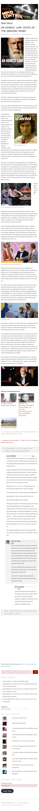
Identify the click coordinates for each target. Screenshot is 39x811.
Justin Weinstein (24, 432)
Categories (4, 707)
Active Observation (27, 34)
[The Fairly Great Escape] (8, 422)
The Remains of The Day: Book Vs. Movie (23, 741)
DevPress (25, 803)
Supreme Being (16, 34)
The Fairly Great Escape (8, 427)
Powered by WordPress (7, 803)
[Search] (35, 672)
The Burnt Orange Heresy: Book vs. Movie (8, 404)
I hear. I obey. (7, 791)
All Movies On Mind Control (19, 718)
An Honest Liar (8, 432)
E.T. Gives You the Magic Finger (19, 681)
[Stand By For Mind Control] (19, 12)
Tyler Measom (12, 434)
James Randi (15, 432)
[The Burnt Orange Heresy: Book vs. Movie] (8, 397)
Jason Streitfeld (11, 456)
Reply (33, 456)
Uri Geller (19, 434)
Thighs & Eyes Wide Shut (19, 723)
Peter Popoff (32, 432)
